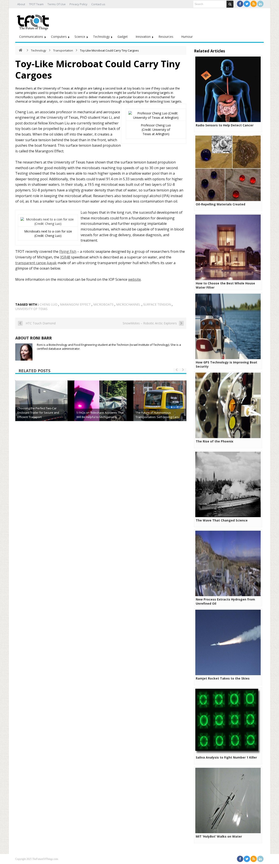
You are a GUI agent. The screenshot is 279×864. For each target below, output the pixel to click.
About (21, 4)
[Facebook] (240, 4)
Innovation (143, 36)
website (134, 279)
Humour (187, 36)
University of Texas (31, 309)
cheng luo (48, 304)
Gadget (122, 36)
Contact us (98, 4)
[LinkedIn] (260, 4)
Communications (31, 36)
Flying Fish (67, 251)
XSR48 (65, 257)
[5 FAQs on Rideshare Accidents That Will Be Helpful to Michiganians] (100, 406)
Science (80, 36)
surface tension (157, 304)
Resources (165, 36)
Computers (59, 36)
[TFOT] (33, 20)
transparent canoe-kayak (36, 262)
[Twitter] (246, 4)
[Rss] (253, 4)
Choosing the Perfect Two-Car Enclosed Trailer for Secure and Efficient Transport (38, 412)
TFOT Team (36, 4)
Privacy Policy (78, 4)
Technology (101, 36)
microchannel (128, 304)
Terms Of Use (57, 4)
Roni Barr (41, 338)
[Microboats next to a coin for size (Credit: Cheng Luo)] (47, 224)
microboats (103, 304)
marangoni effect (75, 304)
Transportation (63, 50)
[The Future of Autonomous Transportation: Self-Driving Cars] (159, 406)
